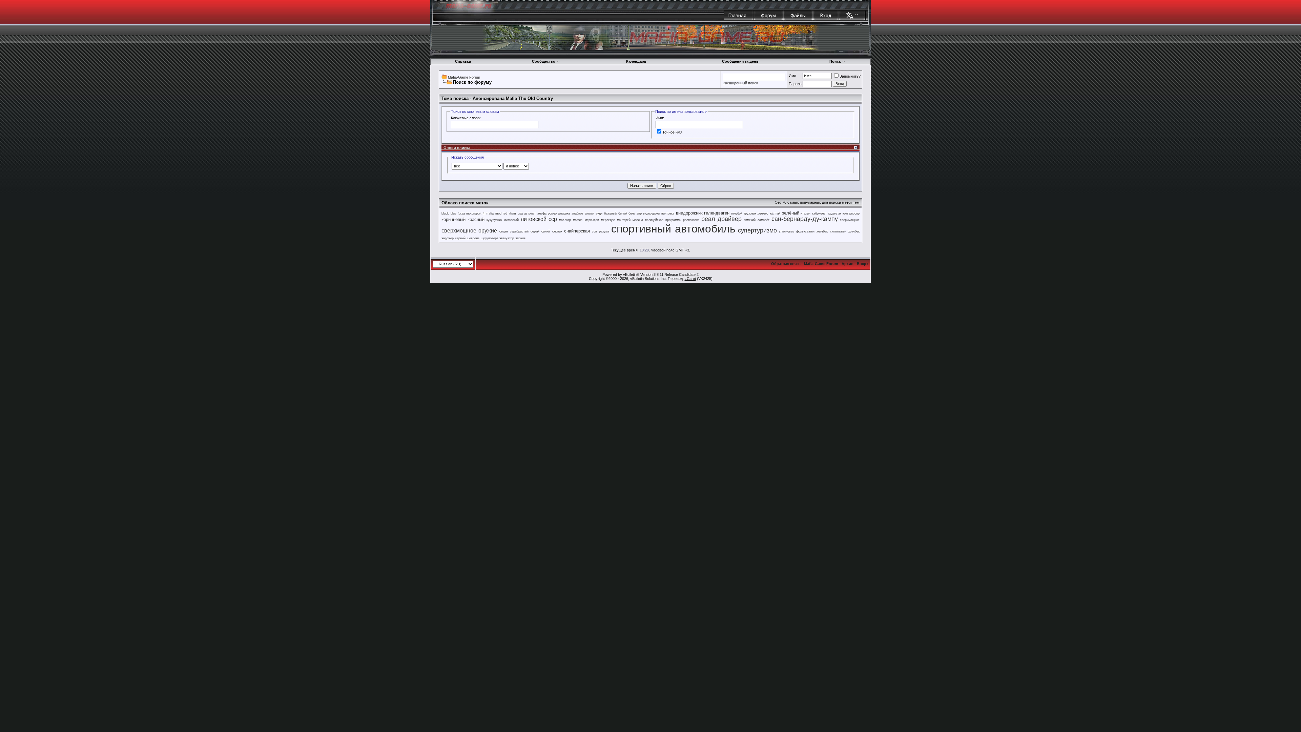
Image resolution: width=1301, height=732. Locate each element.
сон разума (600, 231)
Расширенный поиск (740, 83)
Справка (463, 61)
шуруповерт (489, 238)
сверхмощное (850, 220)
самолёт (763, 220)
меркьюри (592, 220)
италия (805, 213)
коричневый (453, 219)
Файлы (798, 15)
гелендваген (716, 213)
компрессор (851, 213)
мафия (577, 220)
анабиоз (577, 213)
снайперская (577, 230)
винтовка (667, 213)
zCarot (690, 279)
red (505, 213)
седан (503, 231)
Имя (792, 76)
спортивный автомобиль (673, 229)
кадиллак (834, 213)
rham (512, 213)
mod (498, 213)
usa (520, 213)
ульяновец (786, 231)
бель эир (635, 213)
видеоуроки (651, 213)
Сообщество (543, 61)
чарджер (447, 238)
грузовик (750, 213)
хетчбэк (822, 231)
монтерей (624, 220)
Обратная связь (786, 264)
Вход (825, 15)
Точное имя (672, 132)
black (445, 213)
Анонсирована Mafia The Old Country (513, 98)
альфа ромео (547, 213)
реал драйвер (721, 219)
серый (535, 231)
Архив (847, 264)
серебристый (519, 231)
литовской (511, 220)
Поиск (835, 61)
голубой (736, 213)
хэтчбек (854, 231)
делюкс (763, 213)
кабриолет (819, 213)
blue (453, 213)
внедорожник (689, 213)
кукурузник (494, 220)
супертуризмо (757, 230)
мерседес (608, 220)
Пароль (795, 84)
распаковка (691, 220)
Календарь (636, 61)
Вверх (862, 264)
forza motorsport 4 (471, 213)
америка (564, 213)
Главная (737, 15)
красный (476, 219)
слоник (557, 231)
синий (545, 231)
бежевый (610, 213)
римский (750, 220)
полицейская (654, 220)
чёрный (460, 238)
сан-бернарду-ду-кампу (804, 219)
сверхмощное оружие (469, 230)
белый (622, 213)
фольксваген (805, 231)
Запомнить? (850, 76)
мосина (638, 220)
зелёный (790, 213)
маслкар (565, 220)
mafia (490, 213)
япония (520, 238)
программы (673, 220)
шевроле (473, 238)
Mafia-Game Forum (464, 77)
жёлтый (775, 213)
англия (589, 213)
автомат (530, 213)
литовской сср (539, 219)
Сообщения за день (740, 61)
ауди (599, 213)
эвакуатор (506, 238)
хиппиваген (838, 231)
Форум (768, 15)
